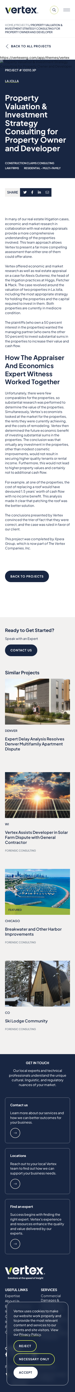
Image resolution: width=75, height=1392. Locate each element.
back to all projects (31, 46)
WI (7, 824)
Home (9, 25)
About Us (12, 1301)
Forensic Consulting (20, 850)
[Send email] (47, 192)
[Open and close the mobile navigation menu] (66, 10)
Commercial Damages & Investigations (52, 1300)
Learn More (15, 1133)
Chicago (12, 921)
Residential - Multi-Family (42, 168)
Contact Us (21, 650)
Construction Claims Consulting (29, 163)
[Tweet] (25, 192)
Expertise (12, 1296)
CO (7, 1012)
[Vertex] (21, 10)
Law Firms (12, 168)
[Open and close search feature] (54, 10)
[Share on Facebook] (32, 192)
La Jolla (12, 81)
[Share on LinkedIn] (39, 192)
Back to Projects (27, 576)
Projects (22, 25)
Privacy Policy (30, 1334)
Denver (11, 730)
